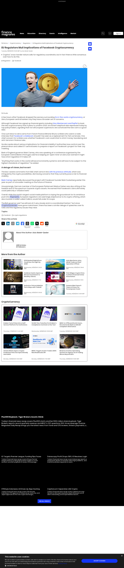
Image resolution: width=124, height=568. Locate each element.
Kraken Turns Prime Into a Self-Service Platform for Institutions (15, 324)
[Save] (46, 224)
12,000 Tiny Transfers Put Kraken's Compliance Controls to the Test (44, 324)
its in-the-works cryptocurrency (69, 117)
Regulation (26, 43)
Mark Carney (6, 180)
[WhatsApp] (32, 223)
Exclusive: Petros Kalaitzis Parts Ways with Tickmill (33, 286)
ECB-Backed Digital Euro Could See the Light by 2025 (33, 262)
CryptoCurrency (15, 43)
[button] (42, 566)
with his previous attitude (60, 172)
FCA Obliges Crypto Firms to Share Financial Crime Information (75, 274)
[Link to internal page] (8, 237)
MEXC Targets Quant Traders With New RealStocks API (44, 351)
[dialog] (62, 561)
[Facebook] (22, 223)
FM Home (4, 43)
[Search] (103, 33)
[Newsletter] (90, 44)
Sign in (118, 33)
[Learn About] (27, 225)
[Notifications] (110, 33)
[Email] (13, 223)
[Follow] (37, 225)
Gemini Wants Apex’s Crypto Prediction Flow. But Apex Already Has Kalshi (15, 352)
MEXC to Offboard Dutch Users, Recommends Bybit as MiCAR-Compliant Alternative (71, 325)
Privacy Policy (62, 563)
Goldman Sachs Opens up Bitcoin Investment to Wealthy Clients (33, 274)
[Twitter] (3, 223)
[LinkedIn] (8, 223)
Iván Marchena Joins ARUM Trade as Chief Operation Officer (73, 262)
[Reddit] (42, 223)
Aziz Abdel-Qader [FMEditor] (27, 51)
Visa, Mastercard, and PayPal (65, 123)
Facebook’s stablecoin (23, 136)
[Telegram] (17, 223)
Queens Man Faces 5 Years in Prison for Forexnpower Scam (73, 287)
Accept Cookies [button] (99, 561)
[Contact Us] (90, 48)
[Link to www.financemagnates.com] (13, 264)
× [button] (122, 556)
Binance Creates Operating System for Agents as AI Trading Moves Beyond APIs (71, 352)
